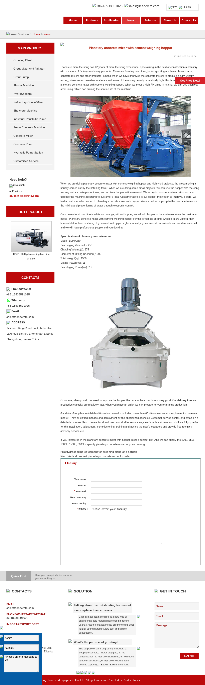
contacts (30, 277)
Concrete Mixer (23, 135)
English (187, 7)
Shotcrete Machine (25, 110)
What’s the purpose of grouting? (96, 642)
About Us (169, 20)
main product (30, 48)
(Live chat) (19, 185)
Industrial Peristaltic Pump (29, 119)
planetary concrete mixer (96, 236)
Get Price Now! (190, 80)
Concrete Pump (23, 144)
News (131, 20)
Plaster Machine (23, 85)
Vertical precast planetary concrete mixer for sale (99, 456)
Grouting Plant (22, 60)
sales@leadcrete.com (143, 6)
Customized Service (26, 161)
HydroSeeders (22, 93)
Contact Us (189, 20)
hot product (30, 212)
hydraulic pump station (28, 152)
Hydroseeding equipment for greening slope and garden (101, 451)
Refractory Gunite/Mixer (28, 102)
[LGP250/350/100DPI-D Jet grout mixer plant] (31, 236)
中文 (174, 7)
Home (73, 20)
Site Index (115, 680)
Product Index (131, 680)
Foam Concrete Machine (29, 127)
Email (15, 311)
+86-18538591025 (18, 305)
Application (112, 20)
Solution (150, 20)
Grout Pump (21, 77)
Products (92, 20)
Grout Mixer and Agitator (28, 68)
